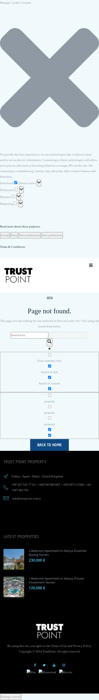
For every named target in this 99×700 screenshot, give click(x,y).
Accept (4, 235)
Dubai (36, 476)
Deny (14, 235)
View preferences (29, 235)
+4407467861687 (49, 484)
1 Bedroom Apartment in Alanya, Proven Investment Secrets (56, 580)
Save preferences (52, 235)
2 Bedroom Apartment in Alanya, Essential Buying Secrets (57, 553)
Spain (26, 476)
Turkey (15, 476)
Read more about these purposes (20, 226)
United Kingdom (52, 476)
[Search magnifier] (49, 342)
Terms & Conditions (12, 246)
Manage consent (10, 696)
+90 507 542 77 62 (23, 484)
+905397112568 (73, 484)
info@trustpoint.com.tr (26, 498)
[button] (49, 79)
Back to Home (49, 445)
